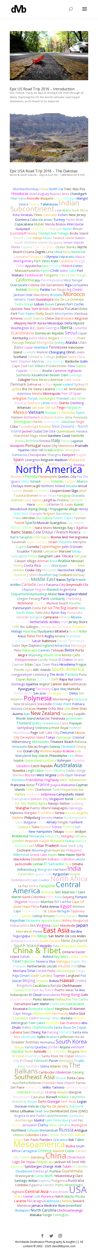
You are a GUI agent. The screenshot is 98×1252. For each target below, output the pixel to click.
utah (19, 822)
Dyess (80, 412)
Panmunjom (22, 608)
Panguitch (73, 407)
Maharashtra (19, 925)
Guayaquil (22, 229)
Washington (40, 228)
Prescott (31, 841)
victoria (17, 940)
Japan (82, 925)
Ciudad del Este (44, 431)
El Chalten (65, 659)
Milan (53, 1125)
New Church (66, 1083)
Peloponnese (26, 659)
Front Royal (59, 728)
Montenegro (63, 699)
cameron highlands (67, 370)
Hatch (59, 1196)
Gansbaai (68, 421)
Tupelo (81, 455)
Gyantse (32, 684)
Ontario (68, 952)
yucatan (71, 308)
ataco (66, 210)
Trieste (57, 827)
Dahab (25, 956)
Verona (40, 504)
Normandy (60, 1013)
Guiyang (68, 897)
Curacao (29, 708)
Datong (53, 1032)
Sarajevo (26, 537)
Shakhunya (33, 1056)
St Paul (47, 384)
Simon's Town (24, 299)
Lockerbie (80, 328)
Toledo (24, 1157)
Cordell (41, 971)
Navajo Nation (59, 803)
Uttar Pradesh (47, 845)
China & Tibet (37, 950)
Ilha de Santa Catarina (38, 389)
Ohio (81, 966)
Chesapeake (37, 454)
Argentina (67, 589)
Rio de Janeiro (57, 1106)
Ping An (40, 589)
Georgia (52, 327)
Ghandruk (19, 1101)
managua (63, 961)
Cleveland (68, 746)
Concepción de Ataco (55, 627)
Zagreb (40, 252)
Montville (52, 1023)
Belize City (52, 836)
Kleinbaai (81, 313)
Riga (68, 285)
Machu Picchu (74, 1196)
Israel (52, 541)
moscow (78, 513)
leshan (38, 864)
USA (78, 1189)
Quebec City (67, 476)
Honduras (19, 193)
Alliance (82, 481)
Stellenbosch (20, 880)
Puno (83, 674)
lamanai (64, 1125)
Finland (66, 265)
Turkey (59, 219)
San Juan (80, 556)
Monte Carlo (71, 655)
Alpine (67, 229)
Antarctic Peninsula (50, 718)
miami (47, 528)
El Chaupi (26, 1060)
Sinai (31, 970)
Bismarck (17, 476)
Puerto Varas (64, 990)
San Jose (39, 693)
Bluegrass (44, 869)
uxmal (28, 1196)
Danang (78, 1072)
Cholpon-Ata (44, 1162)
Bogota (19, 1115)
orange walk (52, 1166)
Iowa (59, 389)
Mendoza (24, 1205)
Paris (45, 598)
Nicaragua (36, 1200)
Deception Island (32, 737)
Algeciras (17, 1166)
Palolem (17, 417)
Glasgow (74, 1092)
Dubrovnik (76, 1106)
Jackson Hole (23, 295)
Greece (45, 1150)
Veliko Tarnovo (53, 1087)
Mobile (39, 224)
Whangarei (72, 450)
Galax (16, 645)
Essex (58, 198)
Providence (45, 813)
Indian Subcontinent (45, 206)
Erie (33, 936)
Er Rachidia (66, 412)
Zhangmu (54, 455)
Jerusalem (30, 1125)
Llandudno (76, 1115)
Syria (71, 579)
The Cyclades (44, 246)
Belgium (49, 513)
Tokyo (50, 737)
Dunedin (22, 617)
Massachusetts (27, 270)
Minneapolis (52, 393)
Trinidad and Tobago (53, 233)
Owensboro (22, 641)
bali (71, 1139)
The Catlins (80, 999)
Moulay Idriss (49, 1018)
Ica (67, 813)
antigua (80, 1130)
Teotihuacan (33, 275)
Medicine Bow (54, 1205)
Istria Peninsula (76, 417)
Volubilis (57, 481)
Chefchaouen (72, 985)
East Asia (56, 930)
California (25, 280)
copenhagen (50, 546)
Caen (31, 846)
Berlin (29, 1051)
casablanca (41, 985)
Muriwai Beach (57, 603)
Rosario (49, 916)
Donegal (53, 1101)
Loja (58, 210)
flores (15, 247)
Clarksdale (57, 1004)
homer (41, 708)
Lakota (79, 859)
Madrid (39, 1120)
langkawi (73, 975)
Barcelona (63, 513)
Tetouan (57, 650)
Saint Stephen (20, 361)
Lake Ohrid (77, 398)
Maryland (23, 755)
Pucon (53, 1060)
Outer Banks (66, 247)
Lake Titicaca (63, 556)
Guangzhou (57, 523)
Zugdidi (20, 547)
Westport (66, 1060)
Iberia (66, 327)
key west (61, 956)
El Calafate (80, 1166)
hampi (37, 238)
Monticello (28, 1037)
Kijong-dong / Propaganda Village (53, 509)
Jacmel (27, 431)
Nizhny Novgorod (75, 920)
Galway (54, 746)
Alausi (22, 636)
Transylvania (20, 799)
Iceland (68, 384)
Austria (18, 714)
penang (34, 598)
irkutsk (64, 966)
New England (67, 594)
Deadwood (23, 1171)
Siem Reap (68, 1101)
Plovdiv (19, 669)
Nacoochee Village (71, 570)
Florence (47, 1196)
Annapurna (33, 1087)
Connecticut (22, 990)
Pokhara (78, 704)
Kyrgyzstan (61, 874)
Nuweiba (18, 770)
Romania (18, 780)
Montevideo (40, 741)
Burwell (51, 1097)
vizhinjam (64, 760)
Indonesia (48, 794)
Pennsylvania (52, 280)
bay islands (40, 755)
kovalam (79, 626)
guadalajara (45, 299)
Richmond (25, 603)
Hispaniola (69, 789)
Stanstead (21, 435)
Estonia (44, 441)
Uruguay (42, 194)
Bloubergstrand (74, 817)
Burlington (79, 1125)
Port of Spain (71, 393)
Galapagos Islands (73, 946)
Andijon (80, 831)
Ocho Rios (55, 708)
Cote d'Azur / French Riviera (56, 532)
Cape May (59, 689)
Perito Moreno (43, 999)
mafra (73, 1013)
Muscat (43, 522)
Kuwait (79, 504)
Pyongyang (26, 689)
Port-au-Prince (43, 990)
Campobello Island (70, 794)
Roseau (50, 412)
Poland (68, 826)
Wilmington (19, 1023)
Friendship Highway (42, 779)
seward (78, 1201)
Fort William (36, 366)
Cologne (24, 379)
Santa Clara (76, 357)
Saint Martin (40, 1004)
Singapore (56, 799)
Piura (55, 664)
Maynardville (41, 1013)
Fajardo (22, 370)
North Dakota (32, 911)
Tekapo (58, 831)
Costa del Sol (42, 608)
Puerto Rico (21, 579)
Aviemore (24, 393)
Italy (55, 440)
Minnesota (66, 445)
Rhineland (57, 841)
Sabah (36, 640)
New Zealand (45, 713)
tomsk (19, 522)
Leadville (29, 352)
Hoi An (79, 1037)
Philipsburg (32, 817)
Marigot (82, 198)
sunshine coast (59, 435)
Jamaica (37, 1205)
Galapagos (60, 808)
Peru (17, 650)
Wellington (68, 338)
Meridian (28, 518)
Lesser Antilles (61, 1134)
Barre (14, 537)
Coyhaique (20, 1018)
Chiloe (49, 318)
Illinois (72, 565)
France (43, 784)
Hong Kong (70, 994)
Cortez (78, 266)
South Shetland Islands (31, 242)
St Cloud (35, 995)
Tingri (61, 407)
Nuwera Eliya (45, 961)
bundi (69, 799)
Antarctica (62, 645)
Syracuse (81, 699)
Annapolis (17, 445)
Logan (82, 1101)
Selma (44, 1066)
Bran (79, 219)
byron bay (58, 612)
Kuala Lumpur (37, 542)
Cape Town (42, 664)
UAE (15, 626)
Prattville (81, 445)
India (74, 868)
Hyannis (24, 450)
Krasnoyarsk (24, 1176)
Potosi (32, 556)
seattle (17, 490)
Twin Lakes (36, 1023)
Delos (73, 693)
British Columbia (51, 309)
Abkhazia (52, 1201)
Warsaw (65, 551)
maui (54, 402)
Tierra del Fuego (72, 275)
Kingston (81, 318)
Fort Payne (26, 313)
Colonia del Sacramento (46, 285)
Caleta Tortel (78, 956)
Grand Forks (35, 1115)
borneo (18, 775)
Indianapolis (19, 995)
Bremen (32, 495)
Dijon (69, 775)
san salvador (57, 1051)
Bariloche (72, 361)
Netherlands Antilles (45, 621)
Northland (18, 1130)
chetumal (67, 732)
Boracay (20, 403)
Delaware (33, 920)
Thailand (23, 723)
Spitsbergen (33, 1166)
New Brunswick (24, 704)
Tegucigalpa (21, 936)
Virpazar (34, 902)
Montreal (78, 252)
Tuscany (67, 713)
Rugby (49, 636)
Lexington (32, 460)
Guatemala (72, 1171)
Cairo (64, 723)
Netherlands (36, 966)
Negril (80, 421)
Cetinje (37, 916)
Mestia (37, 393)
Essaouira (20, 1008)
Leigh (30, 770)
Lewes (80, 352)
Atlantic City (59, 1066)
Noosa (32, 233)
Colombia (38, 897)
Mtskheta (61, 631)
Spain (18, 459)
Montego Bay (63, 528)
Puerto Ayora (37, 803)
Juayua (55, 785)
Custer (70, 1151)
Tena (71, 366)
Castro (34, 1018)
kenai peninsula (71, 640)
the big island (65, 607)
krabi (54, 261)
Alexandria (20, 831)
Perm (50, 897)
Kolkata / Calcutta (60, 859)
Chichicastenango (70, 1210)
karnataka (74, 612)
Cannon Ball (59, 684)
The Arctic (56, 674)
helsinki (36, 956)
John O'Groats (72, 547)
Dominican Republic (49, 333)
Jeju (37, 280)
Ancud (82, 486)
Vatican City (37, 1106)
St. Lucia (50, 911)
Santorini (76, 500)
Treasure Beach (62, 741)
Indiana (63, 1097)
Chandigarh (78, 194)
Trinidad (62, 398)
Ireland (65, 1032)
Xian (26, 713)
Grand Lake (38, 854)
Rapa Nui (66, 679)
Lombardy (57, 598)
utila (67, 708)
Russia (66, 1129)
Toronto (78, 760)
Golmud (16, 500)
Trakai (16, 518)
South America (68, 669)
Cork (36, 1196)
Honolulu (49, 1082)
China (55, 1155)
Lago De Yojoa (23, 1162)
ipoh (78, 751)
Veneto (47, 817)
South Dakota (33, 318)
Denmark (18, 384)
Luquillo (79, 714)
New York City (71, 845)
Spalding (76, 803)
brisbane (67, 318)
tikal (13, 198)
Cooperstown (60, 491)
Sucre (26, 897)
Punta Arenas (49, 906)
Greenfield (73, 1205)
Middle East (43, 579)
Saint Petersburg (58, 1120)
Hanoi (46, 565)
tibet (16, 961)
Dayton (34, 645)
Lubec (45, 481)
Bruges (43, 746)
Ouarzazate (19, 285)
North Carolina (43, 1210)
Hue (71, 755)
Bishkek (21, 289)
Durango (37, 1092)
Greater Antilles (25, 1042)
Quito (40, 328)
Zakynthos (77, 1097)
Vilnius (14, 1111)
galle (84, 994)
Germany (43, 688)
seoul (71, 332)
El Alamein (77, 1008)
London (18, 840)
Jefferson (67, 1037)
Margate (30, 813)
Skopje (19, 1047)
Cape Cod (19, 366)
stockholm (39, 859)
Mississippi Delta (59, 323)
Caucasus (38, 1096)
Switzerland (75, 1003)
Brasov (61, 224)
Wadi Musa (80, 210)
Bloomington (41, 850)
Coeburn (24, 827)
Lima (49, 252)
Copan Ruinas (26, 679)
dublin (58, 417)
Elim (33, 925)
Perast (37, 931)
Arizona (32, 440)
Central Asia (37, 1191)
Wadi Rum (20, 513)
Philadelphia (58, 755)
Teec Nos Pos (74, 189)
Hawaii (66, 980)
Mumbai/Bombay (26, 189)
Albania (76, 617)
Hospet (75, 874)
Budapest (22, 1210)
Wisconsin (49, 570)
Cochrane (24, 850)
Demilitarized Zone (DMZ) (68, 1111)
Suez (26, 1032)
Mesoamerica (39, 1144)
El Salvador (54, 863)
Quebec (41, 1047)
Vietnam (36, 412)
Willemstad (21, 854)
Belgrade (47, 460)
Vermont (77, 1047)
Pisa (68, 864)
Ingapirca (35, 1185)
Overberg (77, 403)
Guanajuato (52, 421)
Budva (70, 1146)
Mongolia (45, 342)
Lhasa (43, 189)
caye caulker (40, 880)
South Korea (71, 1041)
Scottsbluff (18, 233)
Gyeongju (75, 808)
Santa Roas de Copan (57, 1056)
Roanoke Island (41, 1008)
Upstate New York (24, 309)
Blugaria (73, 1051)
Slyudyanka (45, 631)
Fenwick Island (63, 238)
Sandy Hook (48, 659)
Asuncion (58, 850)
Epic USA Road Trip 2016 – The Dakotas (43, 171)
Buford (48, 956)
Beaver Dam (58, 375)
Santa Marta (38, 338)
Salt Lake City (49, 732)
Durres (64, 403)
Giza (32, 194)
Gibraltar (17, 1051)
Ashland (47, 417)
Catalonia (66, 261)
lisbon (39, 304)
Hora (31, 504)
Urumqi (50, 1092)
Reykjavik (33, 794)
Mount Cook (22, 238)
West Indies (22, 527)
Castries (44, 650)
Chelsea (66, 1201)
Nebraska (42, 612)
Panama (71, 674)
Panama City (55, 584)
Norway (78, 574)
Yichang (55, 266)
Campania (50, 617)
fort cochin (75, 304)
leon (43, 1134)
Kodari (69, 831)
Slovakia (81, 836)
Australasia (68, 765)
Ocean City (31, 751)
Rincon (77, 229)
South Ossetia (49, 941)
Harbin (37, 421)
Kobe (83, 631)
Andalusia (20, 835)
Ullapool (28, 589)
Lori (74, 1120)
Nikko (25, 481)
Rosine (47, 370)
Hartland (60, 869)
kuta (58, 897)
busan (49, 304)
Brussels (56, 295)
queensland (33, 760)
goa (82, 1013)
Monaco (79, 1018)
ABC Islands (42, 669)
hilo (84, 532)
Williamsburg (27, 869)
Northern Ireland (53, 486)
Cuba (34, 219)
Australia (76, 1180)
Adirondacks (23, 693)
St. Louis (66, 504)
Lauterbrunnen (56, 1115)
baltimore (49, 641)
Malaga (16, 631)
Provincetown (56, 366)
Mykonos (16, 812)
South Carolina (41, 975)
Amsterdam (21, 1097)
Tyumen (80, 518)
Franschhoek (58, 1192)
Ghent (33, 575)
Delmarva (34, 384)
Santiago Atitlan (26, 1180)
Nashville (77, 435)
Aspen (52, 854)
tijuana (26, 247)
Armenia (16, 318)
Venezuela (19, 746)
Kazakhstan (40, 375)
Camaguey (19, 556)
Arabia (64, 560)
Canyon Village (25, 561)
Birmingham (23, 421)
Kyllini (41, 1037)
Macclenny (41, 295)
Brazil (73, 631)
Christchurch (76, 1157)
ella (85, 584)
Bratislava (73, 636)
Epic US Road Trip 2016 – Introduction (42, 88)
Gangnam (45, 556)
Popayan (75, 723)
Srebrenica (43, 728)
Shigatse (20, 902)
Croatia (28, 251)
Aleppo (62, 1092)
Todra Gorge (23, 304)
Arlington (20, 398)
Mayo (48, 770)
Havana (81, 431)
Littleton (52, 504)
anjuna (65, 1047)
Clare (79, 1176)
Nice (17, 1036)
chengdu (35, 513)
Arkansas (24, 407)
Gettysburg (25, 728)
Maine (47, 238)
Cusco (45, 537)
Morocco (74, 294)
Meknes (19, 1134)
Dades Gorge (76, 770)
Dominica (22, 219)
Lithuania (27, 1111)
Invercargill (32, 486)
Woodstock (18, 509)
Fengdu (62, 822)
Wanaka (35, 1215)
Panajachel (47, 886)
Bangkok (36, 617)
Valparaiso (67, 256)
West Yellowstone (72, 780)
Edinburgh (41, 1171)
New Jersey (77, 214)
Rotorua (80, 741)
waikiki (42, 352)
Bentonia (47, 892)
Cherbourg (73, 598)
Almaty (51, 822)
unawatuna (50, 723)
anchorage (24, 1120)
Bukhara (33, 403)
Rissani (32, 1101)
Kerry (67, 252)
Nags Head (38, 435)
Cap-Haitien (75, 523)
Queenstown (65, 431)
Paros (65, 441)
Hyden (70, 219)
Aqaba (57, 751)
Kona (53, 561)
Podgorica (59, 1180)
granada (78, 495)
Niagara (53, 338)
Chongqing (57, 352)
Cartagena (29, 1151)
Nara (38, 528)
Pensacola (36, 836)
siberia (44, 679)
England (47, 645)
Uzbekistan (63, 1072)
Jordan (53, 1046)
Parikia (45, 289)
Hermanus (47, 1042)
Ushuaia (33, 1130)
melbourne (63, 999)
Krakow (68, 751)
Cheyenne (64, 542)
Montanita (41, 491)
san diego (58, 289)
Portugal (33, 445)
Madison (60, 460)
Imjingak (55, 229)
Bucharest (31, 941)
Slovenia (42, 981)
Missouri (77, 561)
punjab (32, 398)
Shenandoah (48, 1130)
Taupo (80, 971)
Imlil (74, 966)
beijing (29, 980)
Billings (42, 936)
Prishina (63, 500)
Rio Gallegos (29, 627)
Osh (77, 827)
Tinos (38, 215)
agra (28, 669)
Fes (80, 1120)
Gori (65, 693)
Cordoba (21, 1185)
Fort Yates (42, 261)
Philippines (74, 850)
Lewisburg (41, 674)
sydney (79, 384)
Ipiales (36, 723)
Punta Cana (75, 1078)
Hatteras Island (76, 1087)
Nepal (30, 342)
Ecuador (23, 551)
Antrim (27, 916)
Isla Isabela (44, 518)
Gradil (48, 450)
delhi (42, 1101)
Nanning (39, 603)
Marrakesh (24, 931)
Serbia (59, 813)
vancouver (64, 737)
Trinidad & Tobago (41, 357)
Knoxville (33, 198)
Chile (54, 270)
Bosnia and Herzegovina (69, 537)
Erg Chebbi (74, 289)
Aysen (57, 384)
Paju (15, 975)
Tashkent (76, 822)
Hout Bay (30, 631)
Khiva (79, 755)
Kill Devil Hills (76, 1162)
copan (82, 333)
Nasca (80, 256)
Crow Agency (33, 500)
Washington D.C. (23, 328)
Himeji (83, 509)
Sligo (74, 491)
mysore (78, 323)
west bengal (73, 280)
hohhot (75, 727)
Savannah (19, 542)
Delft (55, 679)
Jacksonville (23, 864)
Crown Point (62, 704)
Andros (58, 450)
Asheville (40, 1051)
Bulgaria (29, 822)
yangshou (61, 1008)
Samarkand (22, 1004)
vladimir (17, 817)
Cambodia (46, 1072)
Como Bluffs (44, 1176)
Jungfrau (50, 500)
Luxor (28, 347)
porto (51, 971)
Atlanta (64, 617)
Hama (58, 817)
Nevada (71, 485)
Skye (24, 645)
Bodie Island (79, 233)
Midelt (82, 594)
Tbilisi (35, 827)
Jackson (60, 1162)
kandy (29, 1047)
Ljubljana (49, 760)
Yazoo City (49, 445)
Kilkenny (59, 770)
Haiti (64, 621)
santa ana (80, 1032)
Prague (80, 664)
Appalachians (51, 920)
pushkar (55, 1171)
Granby (59, 342)
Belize (69, 650)
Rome (83, 915)
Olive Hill (36, 450)
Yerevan (80, 775)
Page (34, 732)
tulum (67, 1166)
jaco (45, 266)
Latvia (45, 403)
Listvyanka (80, 285)
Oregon (22, 598)
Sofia (60, 775)
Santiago (75, 375)
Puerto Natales (66, 916)
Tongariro (51, 275)
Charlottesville (42, 1027)
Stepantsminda (21, 999)
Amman (43, 561)
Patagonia (36, 256)
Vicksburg (21, 575)
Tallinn (79, 1139)
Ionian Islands (73, 242)
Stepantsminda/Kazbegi (29, 594)
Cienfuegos (47, 398)
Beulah (28, 491)
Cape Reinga (22, 1013)
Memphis (80, 541)
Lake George (54, 361)
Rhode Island (26, 718)
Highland (18, 1192)
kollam (63, 215)
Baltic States (22, 532)
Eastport (68, 455)
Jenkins (20, 441)
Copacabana (24, 224)
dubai (70, 840)
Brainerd (52, 1037)
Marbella (73, 689)
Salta (72, 270)
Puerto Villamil (40, 808)
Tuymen (59, 975)
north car (56, 189)
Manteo (47, 901)
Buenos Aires (60, 194)
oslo (36, 537)
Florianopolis (47, 476)
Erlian (29, 664)
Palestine (28, 961)
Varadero (23, 766)
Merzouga (78, 645)
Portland (34, 370)
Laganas (76, 441)
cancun (16, 1125)
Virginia (43, 925)
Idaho (63, 270)
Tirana (18, 1196)
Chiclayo (17, 486)
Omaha (77, 864)
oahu (43, 1124)
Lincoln (51, 966)
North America (49, 469)
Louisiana (21, 256)
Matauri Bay (40, 799)
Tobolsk (36, 551)
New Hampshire (40, 831)
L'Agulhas (81, 528)
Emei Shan (79, 708)
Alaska (71, 342)
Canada (28, 584)
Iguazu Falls (43, 874)
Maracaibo (30, 650)
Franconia (17, 785)
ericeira (45, 827)
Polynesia (38, 698)
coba (14, 426)
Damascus (20, 455)
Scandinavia (22, 333)
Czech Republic (42, 765)
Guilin (84, 361)
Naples (80, 366)
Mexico (20, 412)
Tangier (70, 481)
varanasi (45, 219)
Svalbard (65, 575)
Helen (30, 789)
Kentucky (20, 338)
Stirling (18, 565)
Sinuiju (76, 551)
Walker (26, 1027)
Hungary (67, 836)
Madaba (66, 1018)
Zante (40, 584)
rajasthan (17, 920)
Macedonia (21, 732)
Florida (31, 476)
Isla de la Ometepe (69, 299)
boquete (47, 198)
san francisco (70, 1022)
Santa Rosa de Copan (70, 1027)
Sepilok (18, 760)
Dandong (38, 1157)
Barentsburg (20, 622)
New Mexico (40, 379)
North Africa (68, 878)
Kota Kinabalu (23, 215)
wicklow (46, 751)
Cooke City (33, 570)
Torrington (61, 1215)
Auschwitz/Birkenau (27, 1083)
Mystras (38, 361)
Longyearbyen (21, 674)
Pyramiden (26, 874)
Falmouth (41, 1060)
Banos (61, 579)
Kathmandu (78, 684)
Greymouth (74, 584)
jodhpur (61, 357)
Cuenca (15, 916)
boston (30, 775)
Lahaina (16, 1032)
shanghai (22, 808)
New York (35, 635)
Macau (33, 746)
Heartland (41, 347)
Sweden (48, 1185)
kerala (55, 985)
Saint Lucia (72, 379)
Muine (52, 594)
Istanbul (23, 1092)
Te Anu (79, 990)
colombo (32, 1135)
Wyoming (35, 655)
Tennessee (58, 347)
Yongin (47, 1215)
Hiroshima (67, 664)
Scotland (20, 356)
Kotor (30, 785)
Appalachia (33, 265)
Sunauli (35, 481)
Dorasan (21, 1106)
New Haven (66, 854)
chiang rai (38, 1032)
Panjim (44, 841)
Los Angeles (79, 813)
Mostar (60, 1078)
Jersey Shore (78, 622)
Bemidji (33, 289)
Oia (57, 318)
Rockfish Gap (49, 575)
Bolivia (54, 981)
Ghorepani (59, 565)
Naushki (75, 603)
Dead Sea (41, 1111)
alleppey (20, 323)
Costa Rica (32, 565)
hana (22, 198)
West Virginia (46, 775)
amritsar (57, 379)
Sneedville (44, 704)
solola (41, 822)
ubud (58, 252)
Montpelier (64, 313)
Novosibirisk (51, 995)
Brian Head (47, 495)
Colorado (50, 214)
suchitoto (23, 375)
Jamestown (74, 718)
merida (50, 224)
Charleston (43, 789)
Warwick (52, 589)
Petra (35, 906)
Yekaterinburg (64, 1176)
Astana (60, 636)
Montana (19, 971)
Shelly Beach (44, 313)
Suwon (80, 238)
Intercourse (75, 224)
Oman (25, 975)
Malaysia (76, 459)
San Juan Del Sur (43, 407)
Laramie (20, 1201)
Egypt (66, 906)
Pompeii (81, 897)
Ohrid (70, 352)
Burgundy (56, 242)
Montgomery (23, 261)
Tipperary (78, 911)
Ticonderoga (28, 426)
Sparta (30, 522)
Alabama (68, 784)
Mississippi (65, 970)
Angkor (44, 684)
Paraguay (64, 495)
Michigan (63, 911)
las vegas (54, 693)
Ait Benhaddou (75, 389)
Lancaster (50, 551)
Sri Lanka (62, 901)
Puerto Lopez (63, 518)
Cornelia (33, 547)
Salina (39, 770)
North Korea (36, 323)
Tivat (55, 789)
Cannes (60, 304)
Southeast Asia (34, 1077)
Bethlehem (32, 417)
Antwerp (45, 426)
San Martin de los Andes (67, 936)
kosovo (17, 708)
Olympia (52, 256)
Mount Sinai (52, 655)
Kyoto (45, 270)
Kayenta (44, 1180)
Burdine (76, 931)
